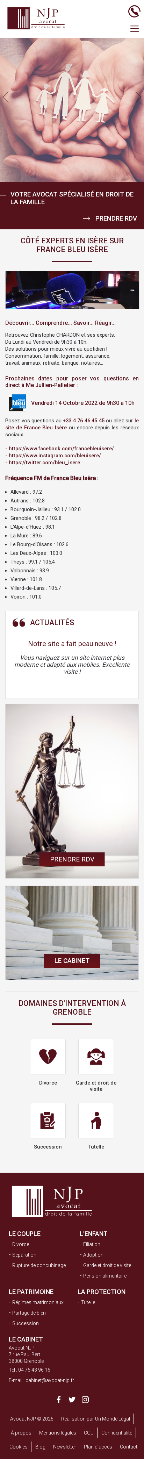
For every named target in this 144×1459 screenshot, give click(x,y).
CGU (89, 1433)
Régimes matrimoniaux (38, 1302)
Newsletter (64, 1447)
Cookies (18, 1447)
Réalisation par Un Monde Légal (95, 1419)
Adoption (93, 1255)
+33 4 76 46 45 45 (84, 420)
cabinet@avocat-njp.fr (50, 1380)
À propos (21, 1433)
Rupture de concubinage (39, 1265)
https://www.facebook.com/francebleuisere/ (61, 448)
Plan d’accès (98, 1447)
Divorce (20, 1244)
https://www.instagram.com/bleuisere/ (55, 455)
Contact (128, 1447)
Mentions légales (57, 1433)
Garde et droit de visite (107, 1265)
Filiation (91, 1244)
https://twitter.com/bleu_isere (44, 462)
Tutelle (88, 1302)
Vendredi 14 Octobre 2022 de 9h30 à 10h (82, 403)
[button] (138, 97)
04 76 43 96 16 (34, 1370)
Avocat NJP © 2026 (31, 1419)
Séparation (24, 1255)
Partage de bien (29, 1313)
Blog (40, 1447)
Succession (25, 1323)
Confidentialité (116, 1433)
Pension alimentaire (105, 1276)
